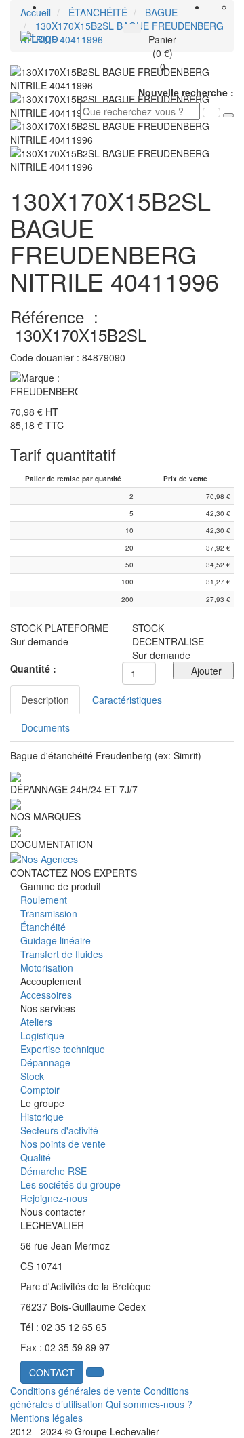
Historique (42, 1116)
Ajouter (204, 670)
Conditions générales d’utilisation (99, 1397)
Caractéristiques (127, 699)
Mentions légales (46, 1417)
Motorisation (46, 967)
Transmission (48, 913)
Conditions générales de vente (75, 1390)
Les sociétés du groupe (70, 1184)
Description (45, 699)
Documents (45, 727)
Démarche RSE (53, 1171)
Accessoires (46, 994)
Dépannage (45, 1062)
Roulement (43, 899)
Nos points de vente (63, 1144)
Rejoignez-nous (53, 1198)
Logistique (42, 1035)
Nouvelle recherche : (186, 92)
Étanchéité (43, 927)
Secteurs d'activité (59, 1130)
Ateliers (36, 1021)
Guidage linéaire (55, 940)
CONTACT (52, 1372)
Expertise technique (62, 1049)
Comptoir (40, 1089)
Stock (32, 1076)
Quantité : (33, 668)
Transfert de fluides (61, 954)
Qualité (35, 1157)
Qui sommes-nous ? (149, 1404)
